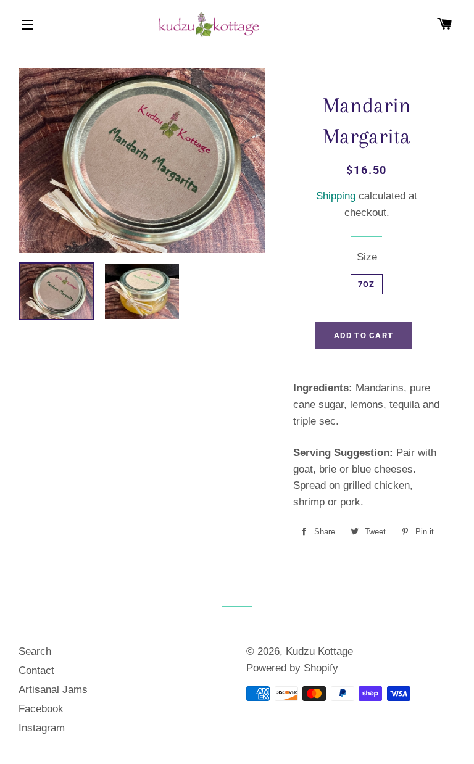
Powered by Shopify (292, 668)
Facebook (41, 709)
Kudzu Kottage (319, 651)
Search (35, 651)
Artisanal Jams (53, 689)
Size (367, 257)
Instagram (42, 728)
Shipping (336, 196)
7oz (366, 284)
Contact (36, 670)
